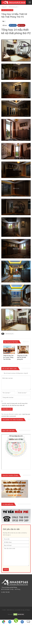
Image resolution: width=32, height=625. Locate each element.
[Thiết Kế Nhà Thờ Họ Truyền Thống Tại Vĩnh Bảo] (9, 350)
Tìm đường (3, 624)
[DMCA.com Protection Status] (18, 614)
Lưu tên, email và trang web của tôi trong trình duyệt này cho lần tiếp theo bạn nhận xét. (14, 404)
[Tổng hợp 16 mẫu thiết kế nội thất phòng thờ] (23, 350)
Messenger (22, 624)
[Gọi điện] (16, 621)
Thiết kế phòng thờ (7, 10)
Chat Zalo (10, 624)
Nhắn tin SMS (28, 624)
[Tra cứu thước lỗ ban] (14, 489)
